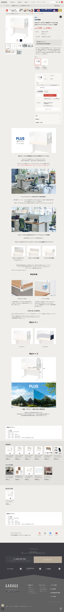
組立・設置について (32, 591)
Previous (7, 29)
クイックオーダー (42, 587)
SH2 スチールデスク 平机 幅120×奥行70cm (27, 202)
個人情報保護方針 (16, 606)
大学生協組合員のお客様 (55, 592)
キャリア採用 (53, 596)
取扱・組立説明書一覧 (43, 589)
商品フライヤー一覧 (43, 591)
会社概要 (7, 606)
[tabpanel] (19, 29)
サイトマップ (30, 606)
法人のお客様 (53, 589)
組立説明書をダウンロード (40, 41)
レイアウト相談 (53, 585)
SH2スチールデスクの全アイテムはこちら (18, 270)
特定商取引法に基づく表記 (23, 606)
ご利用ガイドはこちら (48, 109)
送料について (31, 587)
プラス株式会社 (11, 589)
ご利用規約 (10, 606)
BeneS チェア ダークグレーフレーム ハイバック (44, 202)
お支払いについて (31, 589)
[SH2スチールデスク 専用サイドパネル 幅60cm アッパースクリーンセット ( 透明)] (19, 29)
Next (31, 29)
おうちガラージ (55, 85)
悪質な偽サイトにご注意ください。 (12, 591)
